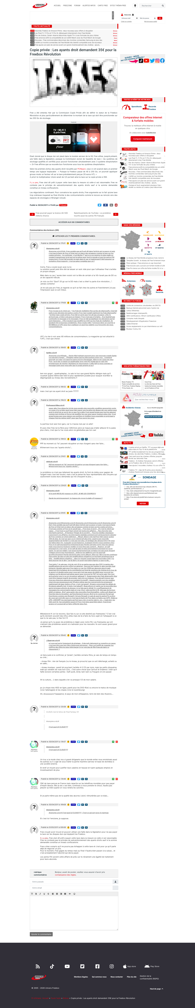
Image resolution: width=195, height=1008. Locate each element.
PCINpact (82, 169)
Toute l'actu (56, 998)
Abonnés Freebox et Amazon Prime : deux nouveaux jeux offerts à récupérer (64, 31)
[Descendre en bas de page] (82, 243)
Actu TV (127, 443)
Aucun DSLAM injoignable (155, 407)
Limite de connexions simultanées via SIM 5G (143, 305)
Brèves (115, 31)
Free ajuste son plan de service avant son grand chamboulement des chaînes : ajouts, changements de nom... (147, 183)
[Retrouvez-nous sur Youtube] (68, 966)
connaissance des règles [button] (65, 875)
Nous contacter (117, 977)
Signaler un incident (153, 416)
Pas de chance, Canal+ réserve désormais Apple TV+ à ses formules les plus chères (67, 35)
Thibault (63, 205)
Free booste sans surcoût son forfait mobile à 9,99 (145, 266)
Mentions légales (81, 977)
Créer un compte (126, 21)
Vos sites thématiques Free (137, 366)
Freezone (127, 15)
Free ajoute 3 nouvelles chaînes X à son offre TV (147, 465)
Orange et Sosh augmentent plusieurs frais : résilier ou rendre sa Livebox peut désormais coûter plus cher (147, 187)
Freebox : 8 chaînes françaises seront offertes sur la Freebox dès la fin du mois (146, 462)
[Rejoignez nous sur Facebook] (98, 966)
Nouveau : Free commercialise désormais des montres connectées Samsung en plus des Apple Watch (147, 174)
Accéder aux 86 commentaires (74, 222)
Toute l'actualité (41, 26)
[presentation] (32, 894)
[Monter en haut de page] (86, 243)
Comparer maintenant (142, 139)
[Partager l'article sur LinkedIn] (111, 205)
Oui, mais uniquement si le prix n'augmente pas (144, 491)
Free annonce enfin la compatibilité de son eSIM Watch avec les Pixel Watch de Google (68, 38)
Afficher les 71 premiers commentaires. (75, 236)
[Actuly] (127, 398)
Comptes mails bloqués (135, 318)
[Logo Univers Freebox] (40, 5)
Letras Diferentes (132, 311)
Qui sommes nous (99, 977)
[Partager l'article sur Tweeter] (99, 205)
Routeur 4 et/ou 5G (133, 329)
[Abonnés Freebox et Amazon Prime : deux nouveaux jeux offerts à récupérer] (124, 155)
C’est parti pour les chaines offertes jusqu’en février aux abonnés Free (145, 457)
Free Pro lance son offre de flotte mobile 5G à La (144, 268)
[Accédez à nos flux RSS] (38, 966)
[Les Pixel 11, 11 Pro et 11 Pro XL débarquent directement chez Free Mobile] (124, 159)
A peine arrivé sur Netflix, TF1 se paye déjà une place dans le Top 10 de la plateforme (146, 448)
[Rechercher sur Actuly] (160, 399)
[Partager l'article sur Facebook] (105, 205)
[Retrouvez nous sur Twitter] (83, 966)
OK (160, 18)
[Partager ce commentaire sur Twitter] (78, 243)
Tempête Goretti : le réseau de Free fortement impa (145, 260)
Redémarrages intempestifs (136, 313)
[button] (32, 894)
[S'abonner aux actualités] (116, 205)
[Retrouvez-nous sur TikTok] (53, 966)
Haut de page (155, 989)
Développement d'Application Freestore (141, 321)
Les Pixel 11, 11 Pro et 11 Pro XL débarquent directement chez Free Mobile (63, 33)
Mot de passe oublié (150, 21)
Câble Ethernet (132, 324)
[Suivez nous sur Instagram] (112, 966)
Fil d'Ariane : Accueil (40, 998)
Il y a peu (34, 182)
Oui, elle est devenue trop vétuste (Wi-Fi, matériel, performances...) (140, 487)
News (115, 38)
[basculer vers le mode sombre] (135, 6)
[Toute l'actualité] (113, 26)
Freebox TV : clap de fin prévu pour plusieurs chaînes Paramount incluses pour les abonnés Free (146, 472)
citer (73, 243)
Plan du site (131, 977)
